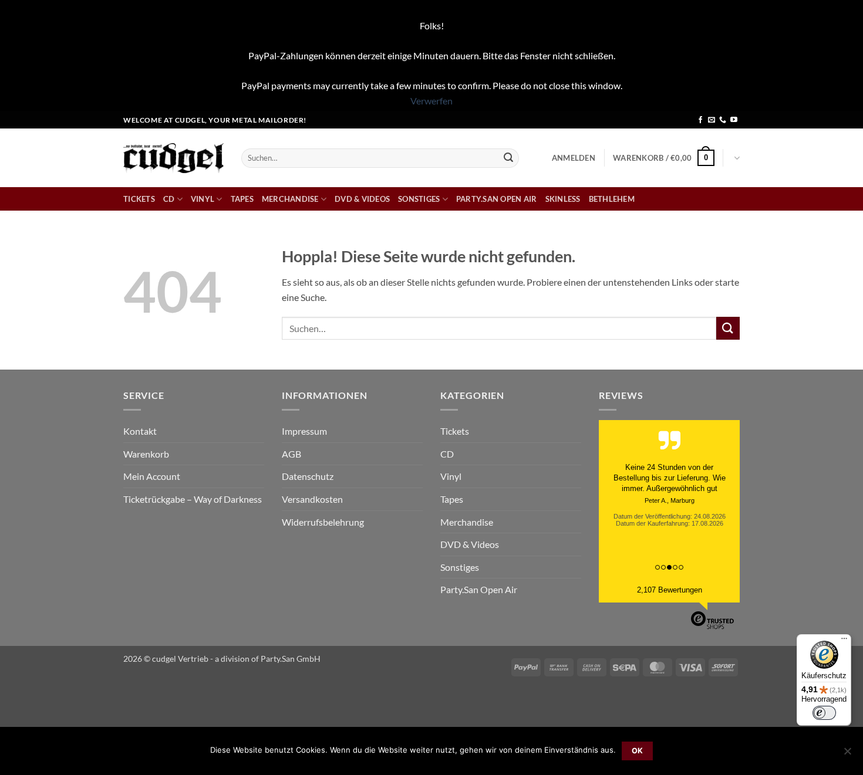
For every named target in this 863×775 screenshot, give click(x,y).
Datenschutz (307, 476)
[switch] (824, 713)
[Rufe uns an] (722, 120)
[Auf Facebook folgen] (700, 120)
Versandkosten (312, 499)
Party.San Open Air (496, 199)
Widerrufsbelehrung (323, 521)
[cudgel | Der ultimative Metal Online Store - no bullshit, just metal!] (173, 158)
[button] (573, 157)
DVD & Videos (362, 199)
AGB (291, 453)
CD (169, 199)
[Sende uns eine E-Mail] (711, 120)
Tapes (242, 199)
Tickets (139, 199)
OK (637, 750)
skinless (563, 199)
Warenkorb (146, 453)
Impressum (304, 430)
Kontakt (140, 430)
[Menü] (844, 641)
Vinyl (202, 199)
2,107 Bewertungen (669, 590)
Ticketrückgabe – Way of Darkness (192, 499)
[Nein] (847, 754)
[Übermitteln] (508, 158)
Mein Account (151, 476)
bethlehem (612, 199)
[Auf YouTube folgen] (733, 120)
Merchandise (290, 199)
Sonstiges (419, 199)
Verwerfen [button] (431, 100)
